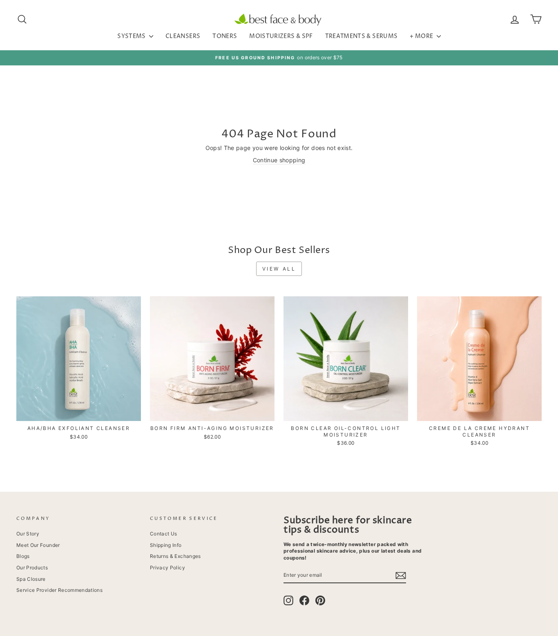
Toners (224, 36)
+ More (422, 36)
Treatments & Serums (361, 36)
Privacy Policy (167, 567)
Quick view (78, 412)
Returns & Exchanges (175, 556)
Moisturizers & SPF (280, 36)
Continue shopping (279, 160)
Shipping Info (166, 545)
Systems (132, 36)
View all (279, 269)
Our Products (32, 567)
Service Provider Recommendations (59, 590)
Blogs (23, 556)
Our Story (27, 534)
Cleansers (182, 36)
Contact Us (163, 534)
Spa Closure (31, 579)
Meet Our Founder (38, 545)
